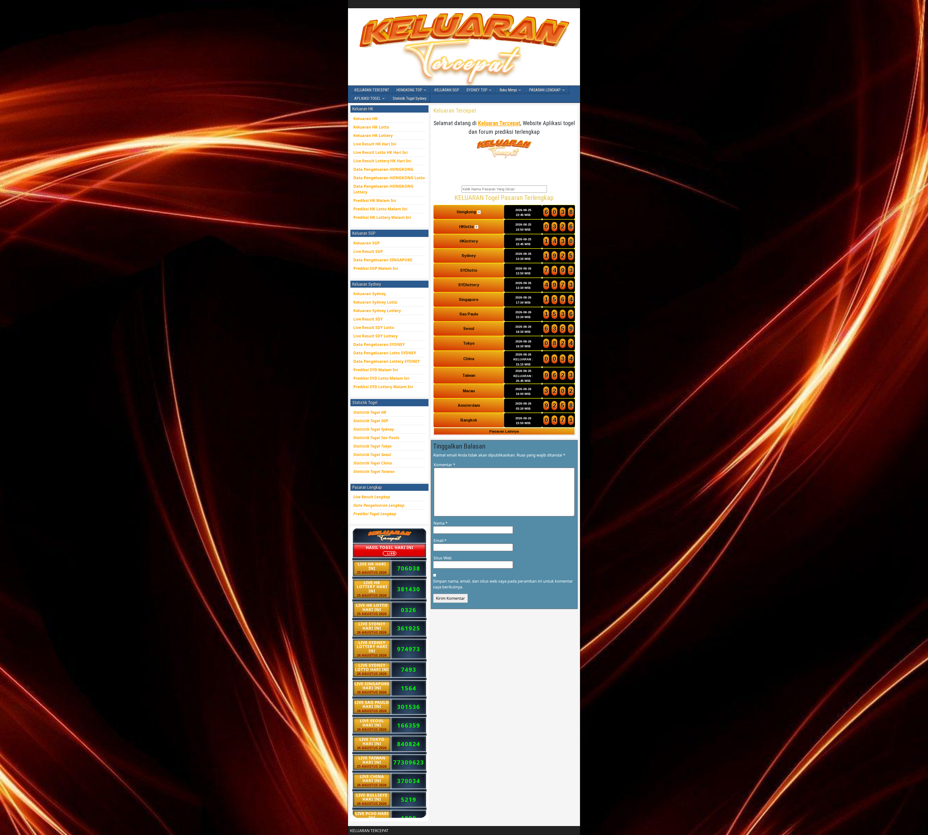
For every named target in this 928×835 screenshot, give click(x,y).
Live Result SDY (375, 336)
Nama (441, 523)
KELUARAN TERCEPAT (371, 90)
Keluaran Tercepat (454, 110)
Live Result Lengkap (371, 497)
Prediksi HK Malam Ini (382, 217)
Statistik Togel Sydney (410, 98)
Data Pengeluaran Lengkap (379, 505)
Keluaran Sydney (369, 293)
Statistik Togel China (372, 463)
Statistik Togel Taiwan (374, 471)
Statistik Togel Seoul (372, 454)
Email (440, 540)
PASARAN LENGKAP (545, 90)
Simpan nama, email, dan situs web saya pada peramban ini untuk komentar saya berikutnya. (503, 584)
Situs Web (443, 558)
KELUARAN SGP (446, 90)
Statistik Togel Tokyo (372, 446)
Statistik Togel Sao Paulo (376, 437)
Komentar (444, 464)
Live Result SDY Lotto (373, 327)
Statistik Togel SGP (370, 420)
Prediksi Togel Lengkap (374, 513)
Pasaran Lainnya (504, 431)
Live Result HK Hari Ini (380, 152)
